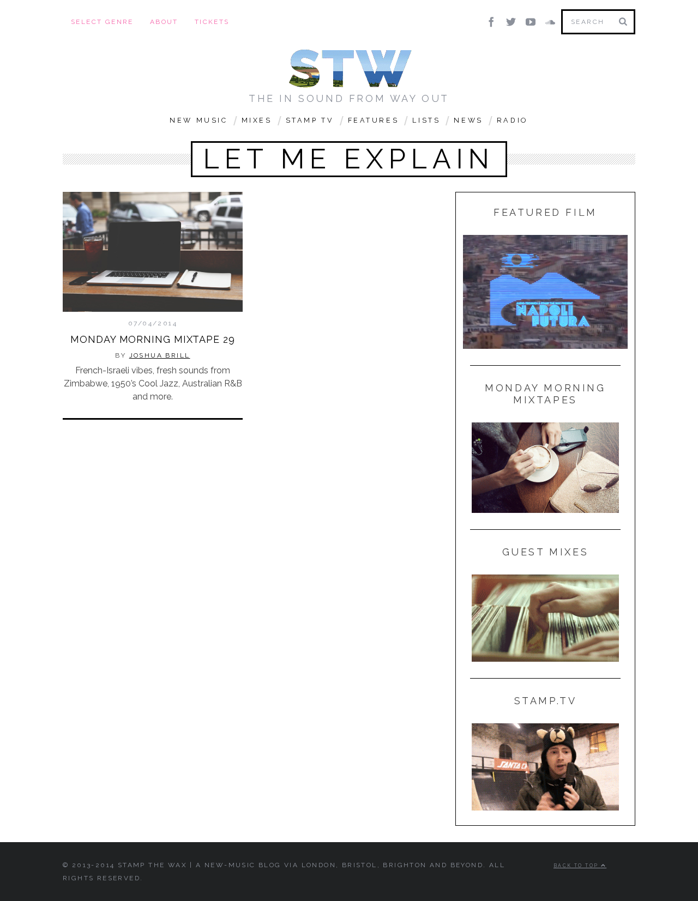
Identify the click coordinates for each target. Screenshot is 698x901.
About (164, 22)
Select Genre (102, 22)
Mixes (257, 120)
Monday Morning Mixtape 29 (152, 339)
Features (373, 120)
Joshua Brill (159, 355)
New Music (198, 120)
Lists (426, 120)
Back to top (577, 865)
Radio (512, 120)
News (468, 120)
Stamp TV (310, 120)
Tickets (212, 22)
